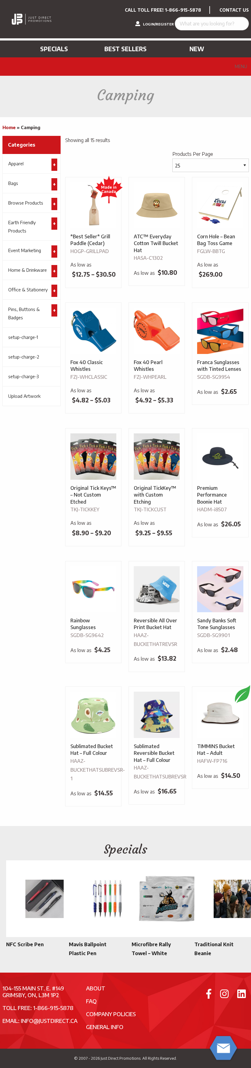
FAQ (91, 1001)
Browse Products (25, 203)
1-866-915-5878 (183, 10)
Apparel (16, 163)
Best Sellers (125, 48)
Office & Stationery (28, 289)
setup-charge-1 (23, 337)
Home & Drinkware (27, 270)
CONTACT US (234, 10)
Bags (13, 183)
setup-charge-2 (23, 356)
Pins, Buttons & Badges (24, 313)
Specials (54, 48)
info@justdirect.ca (49, 1020)
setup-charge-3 (23, 376)
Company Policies (111, 1013)
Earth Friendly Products (22, 226)
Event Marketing (24, 250)
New (196, 48)
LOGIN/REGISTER (158, 24)
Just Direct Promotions (120, 1058)
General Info (104, 1026)
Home (9, 127)
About (95, 988)
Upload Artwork (24, 396)
